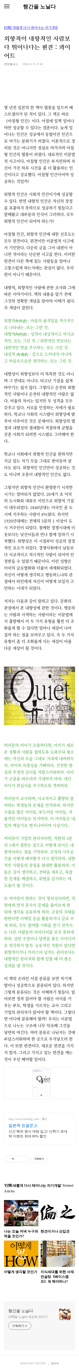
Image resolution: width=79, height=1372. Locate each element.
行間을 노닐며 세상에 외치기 (28, 1317)
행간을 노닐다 (39, 6)
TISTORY (40, 1363)
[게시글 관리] (24, 1159)
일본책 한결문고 (23, 1125)
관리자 (55, 1363)
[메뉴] (6, 6)
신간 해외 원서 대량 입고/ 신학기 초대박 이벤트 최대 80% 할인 (38, 1133)
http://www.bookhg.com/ (24, 1119)
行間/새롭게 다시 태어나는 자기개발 (31, 28)
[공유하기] (18, 1159)
